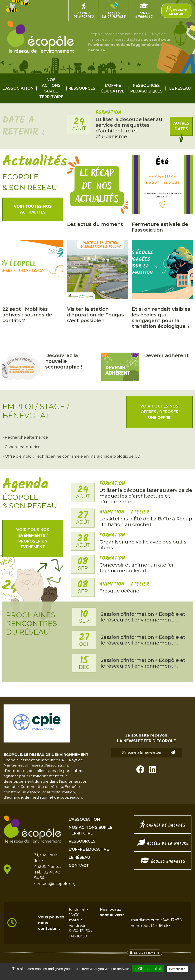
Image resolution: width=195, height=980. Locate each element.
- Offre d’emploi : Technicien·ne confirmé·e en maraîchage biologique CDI (71, 456)
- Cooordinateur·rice (21, 447)
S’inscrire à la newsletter (141, 752)
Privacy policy (100, 975)
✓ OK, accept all (148, 969)
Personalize (177, 969)
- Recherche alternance (25, 437)
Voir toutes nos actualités (33, 209)
